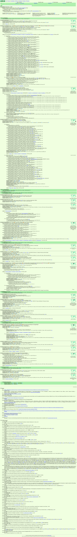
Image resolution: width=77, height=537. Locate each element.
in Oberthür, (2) (30, 60)
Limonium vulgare (18, 271)
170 (18, 226)
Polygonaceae (38, 240)
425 (35, 141)
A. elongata (13, 271)
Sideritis (14, 351)
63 (29, 282)
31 (39, 66)
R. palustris (20, 240)
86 (19, 368)
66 (21, 487)
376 (42, 522)
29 (36, 60)
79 (19, 270)
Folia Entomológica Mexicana (49, 410)
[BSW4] (53, 14)
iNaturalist (44, 29)
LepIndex (44, 22)
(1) (20, 36)
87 (26, 283)
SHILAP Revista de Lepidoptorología (10, 410)
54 (25, 310)
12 (33, 167)
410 (39, 178)
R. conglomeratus (28, 34)
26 (21, 443)
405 (36, 182)
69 (28, 104)
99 (50, 255)
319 (32, 133)
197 (17, 443)
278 (20, 325)
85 (59, 306)
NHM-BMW (52, 13)
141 (21, 120)
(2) (28, 22)
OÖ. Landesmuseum (7, 414)
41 (17, 468)
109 (51, 330)
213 (27, 443)
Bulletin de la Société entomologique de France (55, 407)
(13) (20, 436)
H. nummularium (25, 332)
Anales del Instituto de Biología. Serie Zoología (36, 410)
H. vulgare (20, 332)
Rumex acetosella (8, 240)
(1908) (23, 219)
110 (52, 337)
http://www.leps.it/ (23, 404)
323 (59, 519)
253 (29, 113)
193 (49, 519)
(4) (13, 11)
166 (28, 311)
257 (54, 519)
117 (25, 58)
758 (28, 219)
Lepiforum (5, 399)
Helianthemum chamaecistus (14, 332)
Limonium (7, 261)
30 (39, 62)
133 (24, 252)
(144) (17, 9)
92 (21, 195)
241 (36, 522)
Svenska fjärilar (6, 413)
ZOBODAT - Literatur (14, 414)
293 (28, 45)
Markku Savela (49, 535)
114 (27, 165)
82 (35, 473)
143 (19, 357)
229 (37, 443)
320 (37, 139)
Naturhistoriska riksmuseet (14, 413)
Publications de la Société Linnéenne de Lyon (41, 407)
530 (26, 493)
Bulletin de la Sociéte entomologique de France (40, 389)
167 (73, 461)
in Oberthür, (27, 141)
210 (21, 26)
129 (18, 461)
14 (33, 137)
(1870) (18, 316)
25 (12, 443)
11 (37, 148)
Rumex (32, 34)
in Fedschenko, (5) (24, 27)
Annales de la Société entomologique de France (25, 389)
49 (25, 460)
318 (32, 128)
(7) (26, 47)
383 (24, 36)
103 (50, 248)
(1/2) (24, 117)
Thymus (10, 351)
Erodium (10, 339)
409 (33, 141)
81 (30, 468)
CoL (47, 22)
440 (41, 178)
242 (34, 439)
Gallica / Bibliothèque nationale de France (11, 389)
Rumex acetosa (13, 34)
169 (25, 303)
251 (29, 161)
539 (38, 60)
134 (52, 428)
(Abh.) (21, 95)
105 (8, 443)
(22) (14, 226)
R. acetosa (13, 240)
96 (23, 316)
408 (22, 300)
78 (32, 96)
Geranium (30, 240)
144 (29, 105)
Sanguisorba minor (9, 365)
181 (28, 433)
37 (24, 498)
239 (44, 462)
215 (28, 334)
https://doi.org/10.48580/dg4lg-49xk (9, 402)
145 (44, 519)
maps (75, 23)
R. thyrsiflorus (19, 34)
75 (39, 450)
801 (6, 529)
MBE (47, 29)
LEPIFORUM (18, 30)
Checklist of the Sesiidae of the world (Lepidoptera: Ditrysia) (27, 409)
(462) (19, 58)
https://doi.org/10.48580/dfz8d (35, 392)
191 (8, 462)
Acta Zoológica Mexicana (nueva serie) (22, 410)
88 (21, 193)
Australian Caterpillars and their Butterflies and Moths (12, 393)
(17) (23, 232)
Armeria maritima (8, 271)
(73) (17, 270)
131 (60, 453)
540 (27, 252)
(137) (33, 290)
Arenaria (17, 351)
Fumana (29, 332)
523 (43, 178)
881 (11, 529)
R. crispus (51, 34)
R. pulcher (23, 34)
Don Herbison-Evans (45, 122)
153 (45, 461)
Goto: (1, 5)
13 (30, 128)
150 (21, 13)
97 (21, 243)
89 (27, 95)
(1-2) (18, 370)
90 (29, 104)
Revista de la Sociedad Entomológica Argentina (61, 410)
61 (24, 468)
